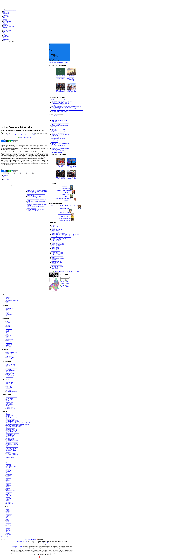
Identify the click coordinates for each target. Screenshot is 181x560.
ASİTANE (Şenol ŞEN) (11, 352)
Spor (7, 327)
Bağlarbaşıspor (9, 399)
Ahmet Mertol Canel (10, 364)
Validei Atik (9, 500)
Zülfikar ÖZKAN (10, 375)
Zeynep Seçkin (9, 366)
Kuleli (7, 484)
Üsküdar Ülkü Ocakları (11, 391)
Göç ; (64, 210)
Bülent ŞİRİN (9, 353)
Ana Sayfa (3, 134)
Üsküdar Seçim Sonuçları (57, 256)
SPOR (4, 17)
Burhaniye (8, 472)
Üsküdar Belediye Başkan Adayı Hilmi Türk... (71, 166)
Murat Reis (8, 493)
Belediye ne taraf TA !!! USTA (58, 105)
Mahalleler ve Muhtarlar (56, 242)
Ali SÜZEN (9, 355)
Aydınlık (8, 511)
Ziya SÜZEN (9, 356)
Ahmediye (8, 464)
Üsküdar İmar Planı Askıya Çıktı (58, 99)
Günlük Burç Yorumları (56, 259)
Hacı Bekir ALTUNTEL (11, 368)
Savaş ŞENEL (9, 358)
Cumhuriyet (9, 474)
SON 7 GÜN (54, 115)
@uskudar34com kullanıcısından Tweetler (58, 62)
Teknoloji (8, 338)
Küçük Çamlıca (9, 486)
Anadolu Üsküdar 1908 (11, 397)
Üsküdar (53, 225)
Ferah (7, 476)
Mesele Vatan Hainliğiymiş (65, 218)
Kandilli (8, 480)
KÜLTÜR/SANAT (7, 21)
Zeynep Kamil (9, 503)
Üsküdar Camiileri (55, 251)
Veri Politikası (54, 267)
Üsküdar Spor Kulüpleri (56, 254)
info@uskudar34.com (46, 542)
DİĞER (5, 27)
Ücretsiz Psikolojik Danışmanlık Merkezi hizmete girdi (63, 108)
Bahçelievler (9, 467)
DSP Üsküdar (9, 386)
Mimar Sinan (9, 492)
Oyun (4, 34)
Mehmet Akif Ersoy (10, 490)
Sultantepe (8, 498)
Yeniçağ (8, 533)
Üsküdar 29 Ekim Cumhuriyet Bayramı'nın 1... (61, 166)
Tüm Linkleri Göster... (6, 536)
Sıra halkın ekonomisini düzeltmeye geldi (64, 198)
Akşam (7, 509)
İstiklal (7, 520)
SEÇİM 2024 (6, 22)
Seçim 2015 (9, 343)
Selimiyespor (9, 403)
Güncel (7, 321)
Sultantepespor (9, 404)
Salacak (8, 494)
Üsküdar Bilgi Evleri (56, 245)
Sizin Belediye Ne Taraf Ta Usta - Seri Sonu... (61, 101)
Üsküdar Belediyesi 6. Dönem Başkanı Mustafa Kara (63, 235)
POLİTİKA (6, 16)
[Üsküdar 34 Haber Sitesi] (9, 10)
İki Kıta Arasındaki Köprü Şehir (28, 134)
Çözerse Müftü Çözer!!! (64, 194)
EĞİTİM (5, 24)
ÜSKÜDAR (6, 12)
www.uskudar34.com (22, 541)
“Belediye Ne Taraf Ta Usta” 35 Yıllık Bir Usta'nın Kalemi (64, 205)
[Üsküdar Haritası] (54, 291)
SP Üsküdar (9, 390)
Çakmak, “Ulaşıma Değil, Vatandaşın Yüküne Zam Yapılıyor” (35, 210)
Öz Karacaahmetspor (11, 405)
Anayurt (8, 510)
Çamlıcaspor (9, 400)
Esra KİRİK (9, 374)
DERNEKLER (6, 25)
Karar (7, 521)
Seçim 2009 (9, 346)
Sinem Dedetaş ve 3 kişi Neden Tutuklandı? (37, 190)
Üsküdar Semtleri (55, 247)
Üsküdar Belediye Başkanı (57, 232)
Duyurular (53, 263)
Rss (7, 302)
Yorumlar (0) (6, 175)
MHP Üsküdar (9, 389)
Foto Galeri (5, 31)
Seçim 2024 (9, 340)
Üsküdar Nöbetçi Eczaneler (57, 244)
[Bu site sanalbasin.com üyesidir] (42, 558)
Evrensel (8, 517)
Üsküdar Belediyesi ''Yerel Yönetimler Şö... (60, 179)
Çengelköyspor (9, 402)
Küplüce (8, 489)
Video (4, 32)
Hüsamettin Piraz (10, 373)
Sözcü (7, 526)
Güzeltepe (8, 478)
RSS (4, 40)
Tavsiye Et (5, 178)
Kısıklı (7, 481)
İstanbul (8, 324)
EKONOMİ (6, 20)
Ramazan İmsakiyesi (56, 261)
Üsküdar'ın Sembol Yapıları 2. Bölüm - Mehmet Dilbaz (60, 77)
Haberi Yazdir (6, 179)
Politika (8, 326)
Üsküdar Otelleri (55, 249)
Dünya (7, 516)
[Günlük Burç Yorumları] (73, 271)
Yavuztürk (8, 502)
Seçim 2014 (9, 344)
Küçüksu (8, 488)
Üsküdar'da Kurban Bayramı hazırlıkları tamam (60, 92)
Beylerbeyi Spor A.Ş (10, 398)
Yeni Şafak (8, 531)
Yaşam (7, 331)
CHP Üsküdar (9, 385)
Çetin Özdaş (9, 371)
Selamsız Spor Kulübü (11, 408)
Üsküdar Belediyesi (55, 230)
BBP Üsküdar (9, 383)
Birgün (7, 512)
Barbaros (8, 469)
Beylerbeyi (8, 470)
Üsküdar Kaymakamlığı (56, 229)
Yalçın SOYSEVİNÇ (11, 357)
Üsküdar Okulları (55, 248)
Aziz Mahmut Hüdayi (11, 466)
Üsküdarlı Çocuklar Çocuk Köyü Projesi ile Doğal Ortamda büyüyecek (67, 110)
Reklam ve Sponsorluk (56, 265)
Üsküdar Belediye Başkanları (58, 233)
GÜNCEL (5, 11)
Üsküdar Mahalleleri (56, 239)
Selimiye (8, 497)
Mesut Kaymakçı (10, 369)
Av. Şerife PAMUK (10, 370)
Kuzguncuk (8, 485)
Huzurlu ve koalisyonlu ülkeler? (64, 190)
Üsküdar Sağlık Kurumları (57, 253)
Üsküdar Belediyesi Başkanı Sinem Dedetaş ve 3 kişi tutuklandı (59, 132)
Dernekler (8, 335)
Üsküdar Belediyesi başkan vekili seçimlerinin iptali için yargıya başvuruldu (36, 197)
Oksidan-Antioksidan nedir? (64, 214)
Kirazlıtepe (8, 483)
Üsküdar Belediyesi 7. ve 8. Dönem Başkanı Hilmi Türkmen (65, 234)
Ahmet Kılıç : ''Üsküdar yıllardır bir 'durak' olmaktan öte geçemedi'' (66, 106)
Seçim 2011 (8, 345)
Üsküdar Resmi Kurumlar (57, 252)
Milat (7, 524)
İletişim (7, 298)
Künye (7, 301)
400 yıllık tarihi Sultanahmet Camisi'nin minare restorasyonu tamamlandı (71, 78)
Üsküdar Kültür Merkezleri (57, 243)
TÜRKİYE (5, 15)
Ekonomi (8, 332)
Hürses (7, 519)
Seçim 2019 (9, 341)
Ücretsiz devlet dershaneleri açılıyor (59, 111)
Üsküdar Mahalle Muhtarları (57, 240)
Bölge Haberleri (9, 339)
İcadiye (7, 479)
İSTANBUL (6, 13)
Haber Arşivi (6, 36)
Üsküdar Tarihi (54, 226)
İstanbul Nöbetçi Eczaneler (57, 258)
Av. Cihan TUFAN (10, 365)
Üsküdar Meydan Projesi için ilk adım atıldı (71, 92)
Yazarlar (5, 37)
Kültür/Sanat (9, 329)
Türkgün (8, 529)
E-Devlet (53, 257)
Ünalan (7, 499)
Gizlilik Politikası (55, 268)
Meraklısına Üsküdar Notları (13, 134)
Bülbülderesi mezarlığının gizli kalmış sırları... (61, 107)
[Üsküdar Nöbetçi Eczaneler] (59, 271)
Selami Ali (8, 495)
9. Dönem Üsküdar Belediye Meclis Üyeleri (61, 237)
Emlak (7, 336)
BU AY (53, 117)
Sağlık (7, 334)
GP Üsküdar (9, 387)
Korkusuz (8, 523)
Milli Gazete (9, 525)
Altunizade (8, 465)
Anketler (5, 35)
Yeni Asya (8, 534)
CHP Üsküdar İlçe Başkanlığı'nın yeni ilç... (71, 179)
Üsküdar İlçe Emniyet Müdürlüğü (59, 238)
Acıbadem (8, 462)
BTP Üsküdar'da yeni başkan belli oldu (60, 103)
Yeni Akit (8, 530)
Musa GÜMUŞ (9, 377)
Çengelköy (8, 475)
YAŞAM (5, 19)
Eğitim (7, 330)
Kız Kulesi (53, 228)
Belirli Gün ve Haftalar (56, 262)
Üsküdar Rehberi (7, 30)
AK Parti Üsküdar (10, 382)
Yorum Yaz (5, 176)
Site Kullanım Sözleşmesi (57, 266)
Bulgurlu (8, 471)
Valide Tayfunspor (10, 407)
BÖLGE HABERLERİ (8, 26)
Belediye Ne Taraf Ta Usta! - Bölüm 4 (60, 102)
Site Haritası (6, 39)
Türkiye (8, 325)
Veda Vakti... (64, 186)
